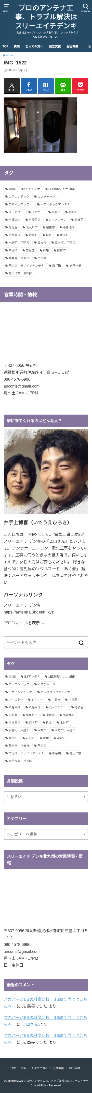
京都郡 (72, 212)
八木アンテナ (57, 220)
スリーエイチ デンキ (22, 605)
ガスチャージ (46, 196)
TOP (5, 46)
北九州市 (32, 227)
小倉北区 (69, 227)
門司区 (42, 258)
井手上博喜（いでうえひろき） (38, 522)
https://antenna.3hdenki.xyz (29, 612)
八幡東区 (14, 220)
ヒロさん (30, 1024)
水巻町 (64, 235)
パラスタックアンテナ (55, 204)
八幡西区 (34, 220)
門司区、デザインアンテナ (26, 266)
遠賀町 (61, 250)
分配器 (13, 227)
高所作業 (75, 266)
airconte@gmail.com (21, 386)
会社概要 (72, 46)
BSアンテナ (32, 189)
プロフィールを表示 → (24, 623)
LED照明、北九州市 (61, 189)
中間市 (56, 212)
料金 (49, 235)
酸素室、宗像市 (19, 258)
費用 (17, 46)
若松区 (30, 250)
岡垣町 (33, 235)
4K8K (12, 189)
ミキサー (37, 212)
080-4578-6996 (17, 379)
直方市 (42, 242)
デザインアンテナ (20, 204)
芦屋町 (13, 250)
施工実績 (55, 46)
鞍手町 (56, 266)
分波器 (79, 220)
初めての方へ (34, 46)
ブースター (16, 212)
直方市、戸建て (65, 242)
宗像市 (50, 227)
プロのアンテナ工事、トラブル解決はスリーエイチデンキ (46, 17)
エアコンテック (19, 196)
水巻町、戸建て (19, 242)
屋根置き (14, 235)
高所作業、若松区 (20, 273)
